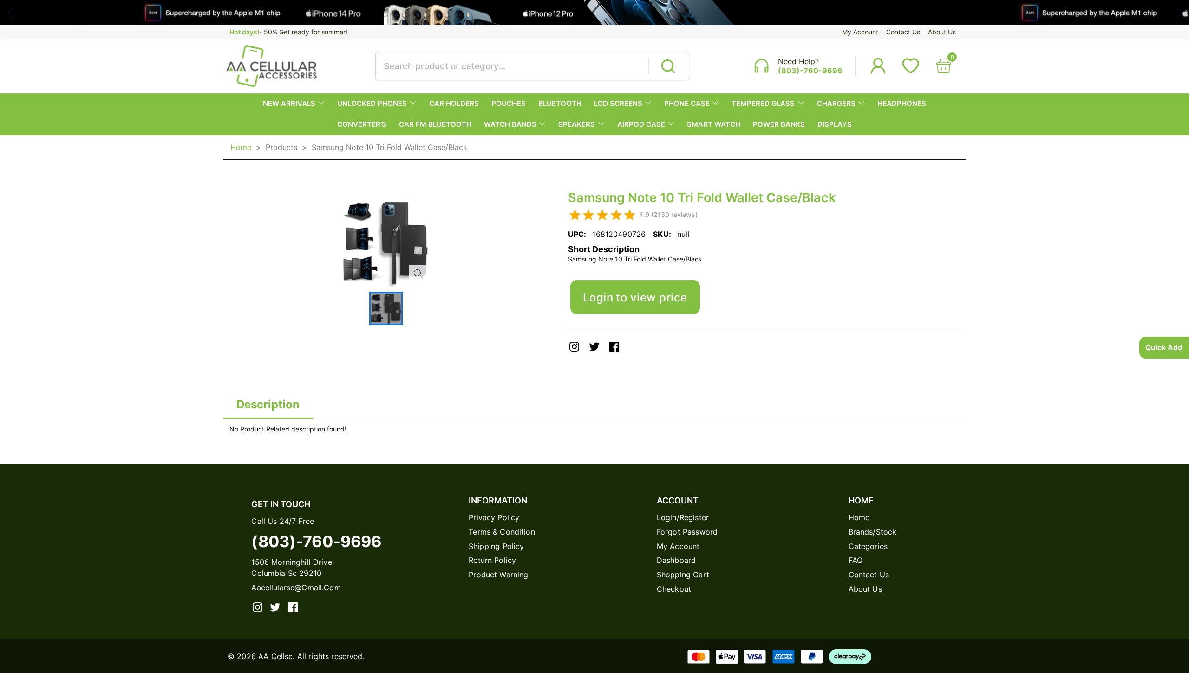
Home (240, 147)
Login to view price (635, 297)
